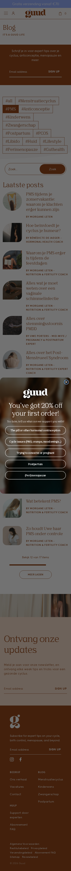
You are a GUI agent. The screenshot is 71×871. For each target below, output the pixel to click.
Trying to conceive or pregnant (35, 452)
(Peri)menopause (35, 475)
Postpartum (35, 463)
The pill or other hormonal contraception (35, 430)
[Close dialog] (66, 382)
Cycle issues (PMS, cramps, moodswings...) (35, 441)
